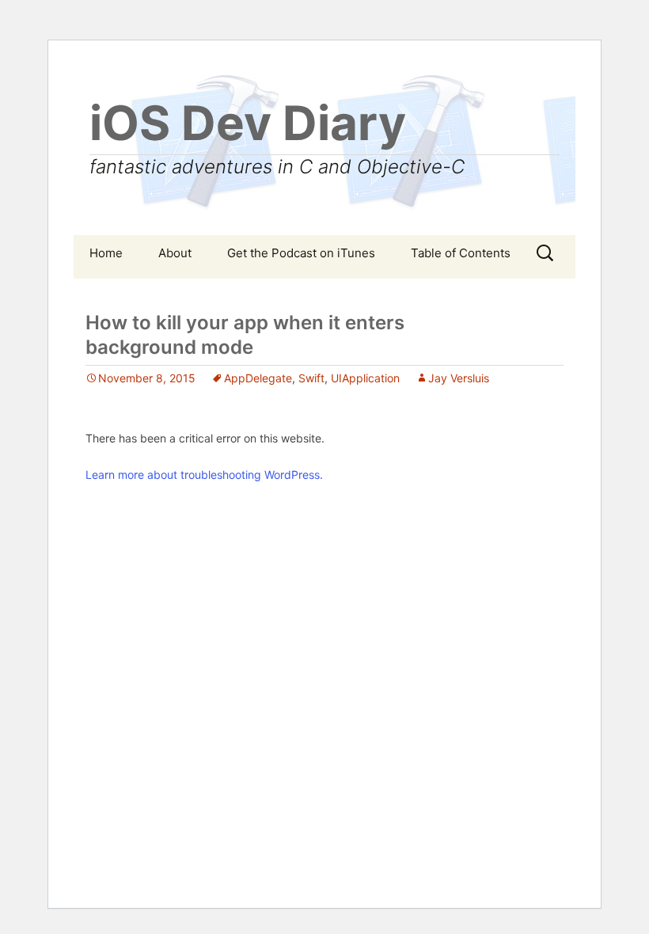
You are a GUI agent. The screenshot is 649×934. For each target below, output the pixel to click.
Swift (311, 378)
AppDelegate (258, 378)
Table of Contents (460, 252)
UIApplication (365, 378)
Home (106, 252)
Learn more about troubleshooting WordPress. (204, 474)
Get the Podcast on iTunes (301, 252)
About (175, 252)
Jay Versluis (458, 378)
